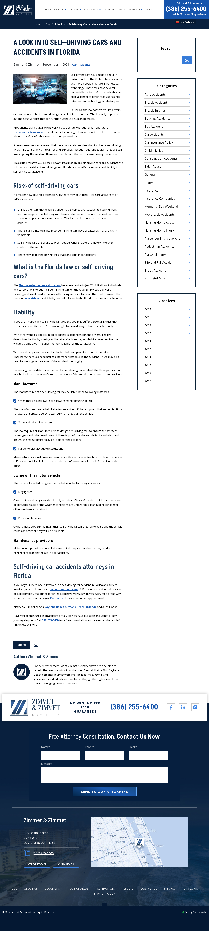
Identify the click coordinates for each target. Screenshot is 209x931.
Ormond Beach (75, 607)
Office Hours (37, 863)
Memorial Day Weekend (161, 206)
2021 (148, 341)
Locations (74, 9)
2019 (148, 357)
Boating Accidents (157, 118)
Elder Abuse (153, 166)
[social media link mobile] (171, 707)
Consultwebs (200, 912)
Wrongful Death (156, 278)
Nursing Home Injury (159, 230)
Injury (149, 182)
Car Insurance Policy (159, 142)
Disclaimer (191, 888)
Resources (135, 9)
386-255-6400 (50, 620)
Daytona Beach (54, 607)
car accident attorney (64, 589)
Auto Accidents (155, 94)
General (150, 174)
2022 (148, 333)
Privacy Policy (104, 893)
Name (45, 747)
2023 (148, 325)
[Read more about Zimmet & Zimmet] (21, 666)
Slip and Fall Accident (160, 262)
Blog (47, 24)
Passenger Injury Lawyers (162, 238)
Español (188, 21)
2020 (148, 349)
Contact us (57, 598)
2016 (148, 381)
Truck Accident (155, 270)
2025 (148, 309)
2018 (148, 365)
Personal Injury (155, 254)
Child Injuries (154, 150)
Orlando (91, 607)
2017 (148, 373)
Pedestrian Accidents (159, 246)
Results (123, 9)
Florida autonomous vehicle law (40, 285)
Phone (90, 747)
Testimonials (110, 9)
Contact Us (151, 9)
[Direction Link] (139, 842)
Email (133, 747)
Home (48, 9)
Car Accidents (81, 64)
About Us (59, 9)
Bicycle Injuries (155, 110)
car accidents (32, 298)
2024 (148, 317)
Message (46, 764)
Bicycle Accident (156, 102)
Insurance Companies (160, 198)
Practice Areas (91, 9)
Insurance (151, 190)
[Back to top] (104, 905)
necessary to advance (30, 132)
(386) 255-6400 (186, 9)
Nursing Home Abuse (160, 222)
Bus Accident (154, 126)
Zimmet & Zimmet (44, 657)
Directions (66, 863)
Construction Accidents (161, 158)
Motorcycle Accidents (160, 214)
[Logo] (17, 9)
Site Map (170, 888)
